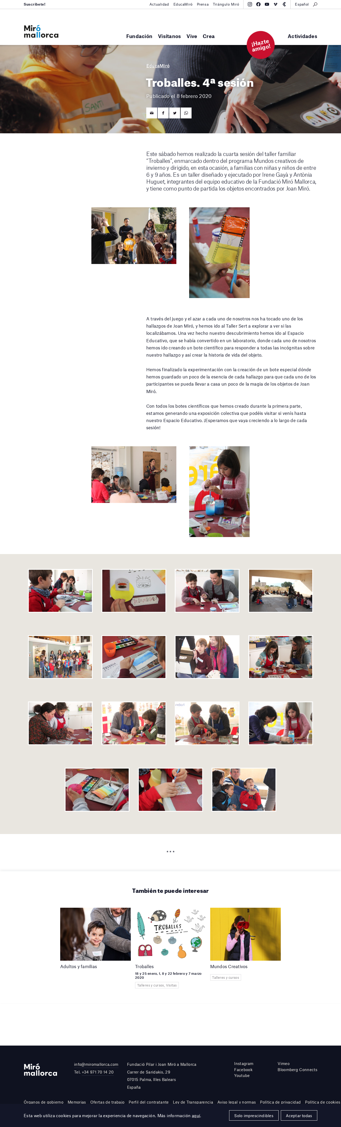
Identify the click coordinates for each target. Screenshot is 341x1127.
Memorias (77, 1102)
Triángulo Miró (226, 4)
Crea (209, 36)
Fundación (139, 36)
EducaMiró (183, 4)
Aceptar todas (299, 1115)
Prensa (203, 4)
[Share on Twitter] (174, 113)
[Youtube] (267, 4)
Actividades (302, 36)
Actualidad (159, 4)
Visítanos (169, 36)
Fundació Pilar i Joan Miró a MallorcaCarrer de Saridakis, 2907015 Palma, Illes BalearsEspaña (162, 1075)
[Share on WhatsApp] (186, 113)
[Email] (151, 113)
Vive (191, 36)
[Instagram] (250, 4)
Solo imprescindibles (253, 1115)
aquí (196, 1115)
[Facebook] (258, 4)
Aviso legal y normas (236, 1102)
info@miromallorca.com (96, 1064)
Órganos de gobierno (43, 1102)
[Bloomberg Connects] (284, 4)
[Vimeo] (275, 4)
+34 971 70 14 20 (98, 1072)
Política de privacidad (280, 1102)
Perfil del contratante (149, 1102)
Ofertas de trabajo (107, 1102)
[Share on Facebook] (163, 113)
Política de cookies (322, 1102)
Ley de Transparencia (193, 1102)
